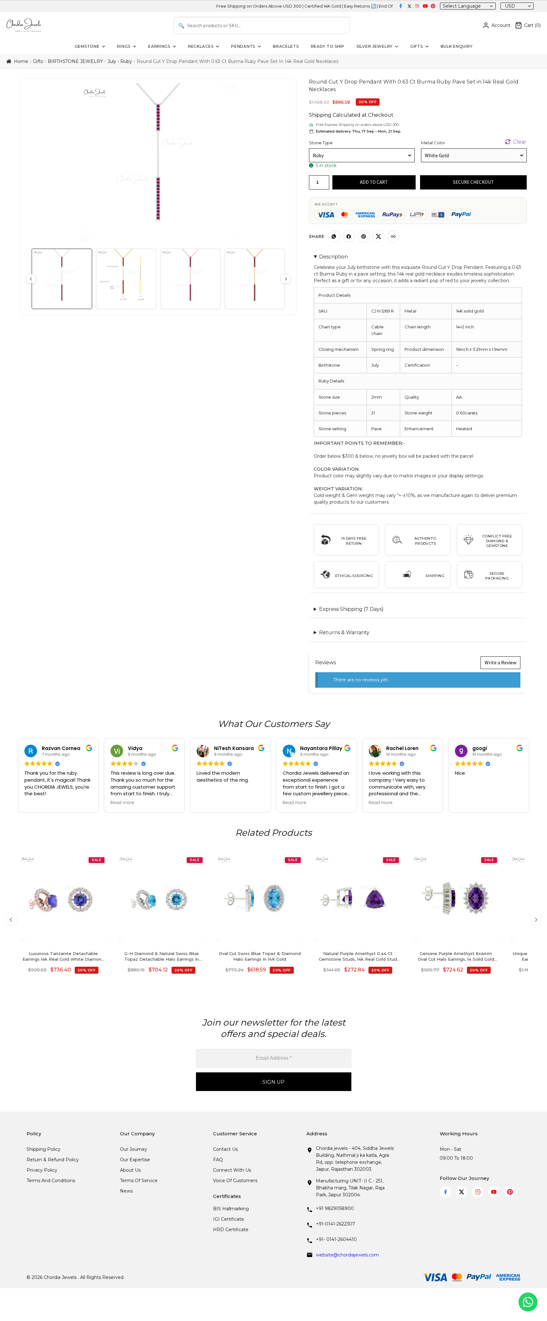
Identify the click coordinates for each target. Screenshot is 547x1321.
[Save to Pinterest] (364, 236)
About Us (130, 1170)
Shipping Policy (43, 1149)
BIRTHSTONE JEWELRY (75, 61)
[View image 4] (254, 279)
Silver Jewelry (374, 46)
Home (21, 61)
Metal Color (433, 142)
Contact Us (225, 1149)
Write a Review (500, 662)
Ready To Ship (327, 46)
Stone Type (321, 142)
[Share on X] (379, 236)
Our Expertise (135, 1160)
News (126, 1191)
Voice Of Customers (235, 1180)
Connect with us (232, 1170)
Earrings (159, 46)
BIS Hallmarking (231, 1209)
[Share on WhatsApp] (334, 236)
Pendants (243, 46)
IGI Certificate (228, 1219)
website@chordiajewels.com (347, 1255)
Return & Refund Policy (53, 1160)
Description (333, 257)
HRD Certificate (230, 1229)
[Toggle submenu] (103, 46)
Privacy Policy (42, 1170)
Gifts (416, 46)
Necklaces (200, 46)
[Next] (536, 920)
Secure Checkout (473, 182)
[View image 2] (126, 279)
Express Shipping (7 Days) (351, 609)
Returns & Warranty (344, 632)
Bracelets (286, 46)
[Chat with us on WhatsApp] (528, 1302)
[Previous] (11, 920)
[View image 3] (190, 279)
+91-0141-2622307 (335, 1224)
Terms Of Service (139, 1180)
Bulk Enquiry (457, 46)
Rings (123, 46)
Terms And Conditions (51, 1180)
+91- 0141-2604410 (336, 1239)
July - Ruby (120, 61)
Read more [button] (122, 803)
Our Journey (133, 1149)
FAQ (218, 1160)
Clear (519, 142)
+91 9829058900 (335, 1208)
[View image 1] (62, 279)
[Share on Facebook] (349, 236)
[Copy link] (393, 236)
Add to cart (374, 182)
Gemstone (87, 46)
